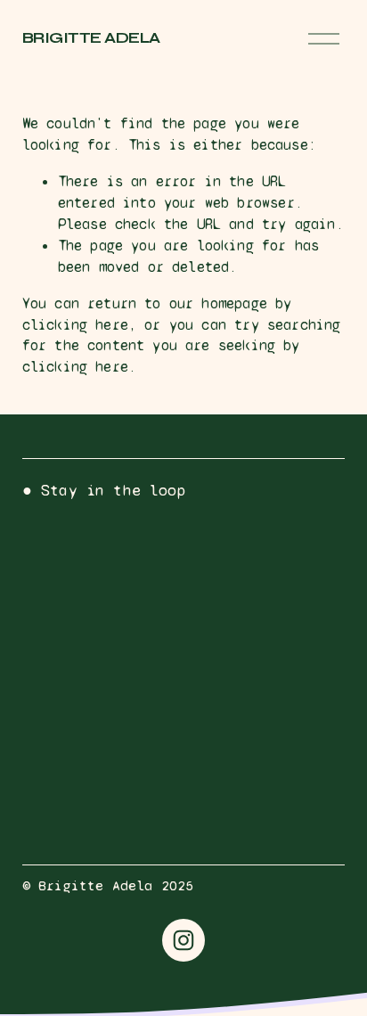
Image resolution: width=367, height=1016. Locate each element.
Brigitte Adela (91, 38)
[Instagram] (183, 940)
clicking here (75, 324)
